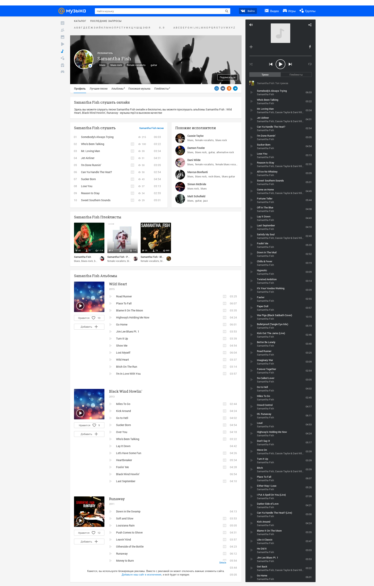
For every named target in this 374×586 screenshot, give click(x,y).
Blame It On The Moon (129, 310)
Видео (274, 11)
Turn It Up (122, 338)
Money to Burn (125, 560)
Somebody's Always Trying (97, 137)
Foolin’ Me (122, 467)
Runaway (117, 498)
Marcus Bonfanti (197, 172)
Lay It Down (123, 446)
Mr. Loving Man (90, 151)
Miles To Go (123, 404)
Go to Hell (122, 418)
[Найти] (226, 11)
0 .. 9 (161, 27)
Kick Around (123, 411)
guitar (154, 65)
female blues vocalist (227, 164)
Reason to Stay (90, 193)
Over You (121, 432)
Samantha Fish (82, 257)
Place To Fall (124, 303)
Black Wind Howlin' (125, 391)
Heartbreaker (124, 460)
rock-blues (214, 176)
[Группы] (62, 58)
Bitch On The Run (126, 366)
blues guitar (228, 176)
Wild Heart (118, 284)
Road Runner (124, 296)
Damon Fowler (196, 148)
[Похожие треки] (310, 47)
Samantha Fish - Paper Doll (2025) (126, 257)
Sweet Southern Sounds (95, 200)
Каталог (80, 21)
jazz (205, 200)
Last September (125, 481)
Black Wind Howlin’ (128, 474)
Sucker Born (88, 179)
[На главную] (73, 11)
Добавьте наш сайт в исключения (141, 574)
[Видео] (62, 44)
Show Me (121, 345)
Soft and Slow (124, 518)
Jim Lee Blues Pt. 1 (127, 331)
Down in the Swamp (128, 511)
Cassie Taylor (195, 136)
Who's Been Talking (92, 144)
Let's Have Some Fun (128, 453)
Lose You (86, 186)
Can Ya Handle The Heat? (96, 172)
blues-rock (87, 261)
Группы (310, 11)
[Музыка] (62, 51)
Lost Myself (123, 352)
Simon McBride (196, 184)
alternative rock (225, 152)
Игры (292, 11)
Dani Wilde (193, 160)
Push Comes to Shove (129, 532)
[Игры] (62, 72)
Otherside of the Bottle (130, 546)
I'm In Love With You (128, 373)
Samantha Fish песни (151, 128)
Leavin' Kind (123, 539)
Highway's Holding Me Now (132, 317)
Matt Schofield (196, 196)
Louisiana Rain (125, 525)
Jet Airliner (87, 158)
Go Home (121, 324)
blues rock (116, 65)
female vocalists (136, 65)
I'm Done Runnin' (91, 165)
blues (102, 65)
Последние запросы (106, 21)
